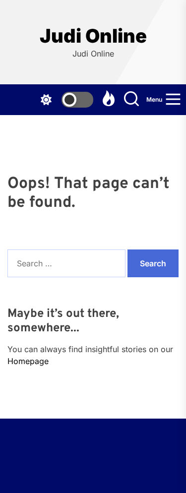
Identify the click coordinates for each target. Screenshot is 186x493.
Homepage (28, 361)
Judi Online (93, 36)
